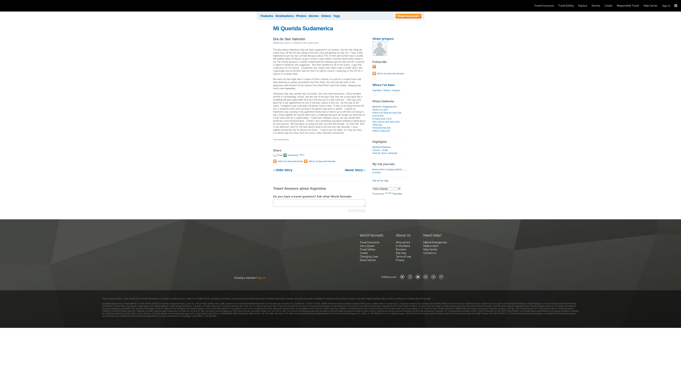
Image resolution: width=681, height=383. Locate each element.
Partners (401, 249)
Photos (301, 16)
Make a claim (431, 245)
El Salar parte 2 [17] (381, 119)
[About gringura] (379, 55)
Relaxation (283, 140)
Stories (596, 5)
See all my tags (380, 180)
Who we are (403, 242)
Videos (326, 16)
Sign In (666, 5)
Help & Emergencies (435, 242)
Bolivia (386, 90)
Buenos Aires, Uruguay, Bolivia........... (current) (390, 171)
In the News (403, 245)
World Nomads (18, 6)
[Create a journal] (409, 17)
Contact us (429, 252)
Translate (397, 193)
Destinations (284, 16)
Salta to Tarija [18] (381, 131)
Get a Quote (367, 245)
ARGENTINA (278, 43)
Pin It (302, 155)
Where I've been (383, 85)
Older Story (282, 170)
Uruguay (396, 90)
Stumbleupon (293, 155)
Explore (582, 5)
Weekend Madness (381, 147)
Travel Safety (566, 5)
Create (608, 5)
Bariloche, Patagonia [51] (384, 107)
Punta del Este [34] (381, 128)
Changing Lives (369, 256)
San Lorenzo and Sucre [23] (385, 122)
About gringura (383, 38)
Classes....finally (380, 150)
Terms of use (403, 256)
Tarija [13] (377, 125)
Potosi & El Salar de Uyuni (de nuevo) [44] (387, 114)
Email (279, 155)
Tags (336, 16)
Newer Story (355, 170)
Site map (401, 252)
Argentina (377, 90)
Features (267, 16)
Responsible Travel (628, 5)
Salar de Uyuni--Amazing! (384, 153)
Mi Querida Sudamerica (303, 28)
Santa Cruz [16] (379, 110)
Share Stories (368, 260)
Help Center (650, 5)
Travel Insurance (544, 5)
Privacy (400, 260)
